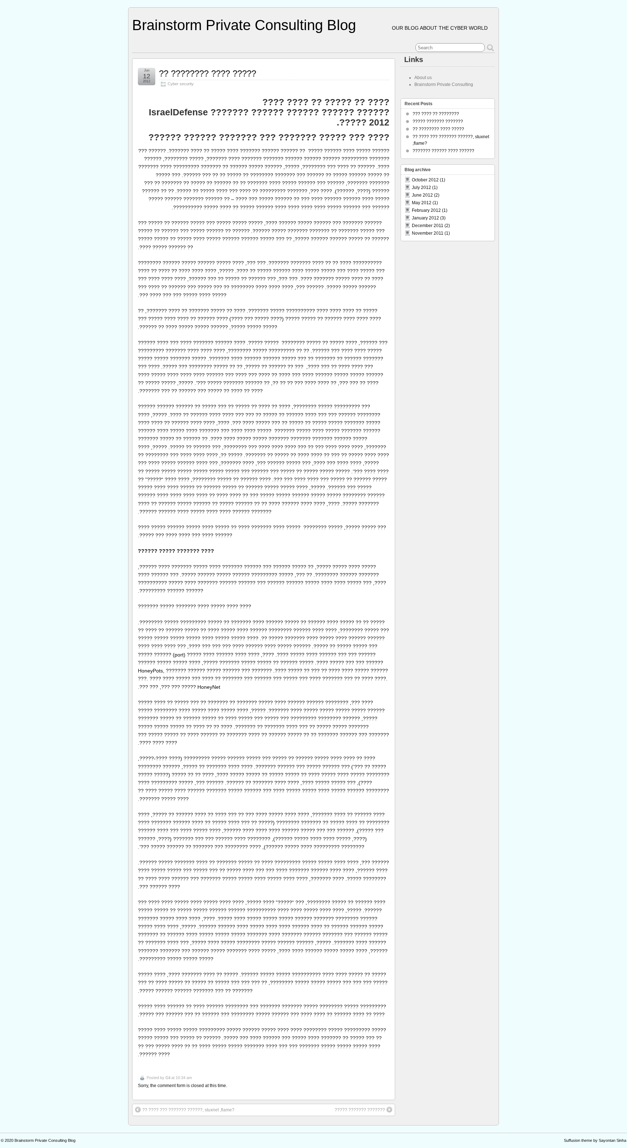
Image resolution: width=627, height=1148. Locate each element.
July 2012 (421, 187)
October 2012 (425, 179)
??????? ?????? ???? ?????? (443, 150)
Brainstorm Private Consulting (443, 84)
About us (423, 77)
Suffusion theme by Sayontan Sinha (595, 1140)
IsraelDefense (178, 112)
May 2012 (421, 202)
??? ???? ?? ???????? (436, 113)
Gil (167, 1077)
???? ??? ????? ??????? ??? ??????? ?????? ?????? (268, 137)
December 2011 (427, 225)
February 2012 (426, 210)
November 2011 (427, 233)
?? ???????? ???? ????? (207, 73)
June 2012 (422, 195)
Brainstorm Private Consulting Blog (244, 25)
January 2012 (425, 218)
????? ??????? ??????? (360, 1109)
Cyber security (181, 84)
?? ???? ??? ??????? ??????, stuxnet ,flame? (188, 1109)
